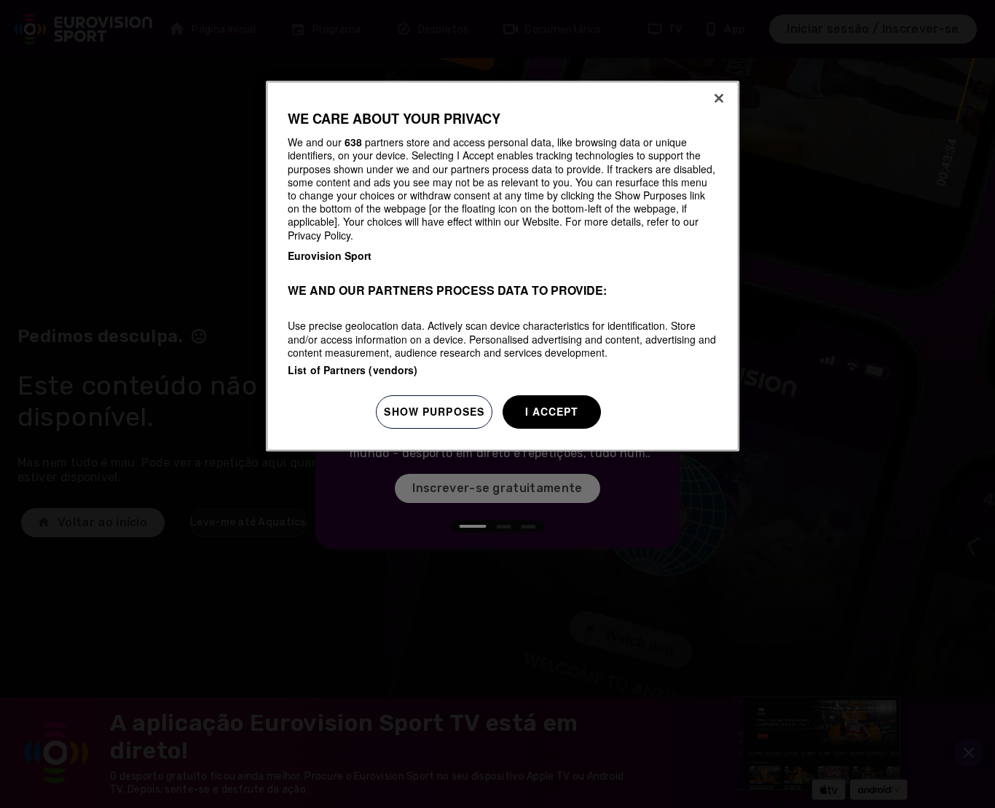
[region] (502, 266)
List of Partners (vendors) (353, 370)
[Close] (719, 98)
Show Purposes (434, 411)
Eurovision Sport (329, 255)
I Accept (552, 411)
